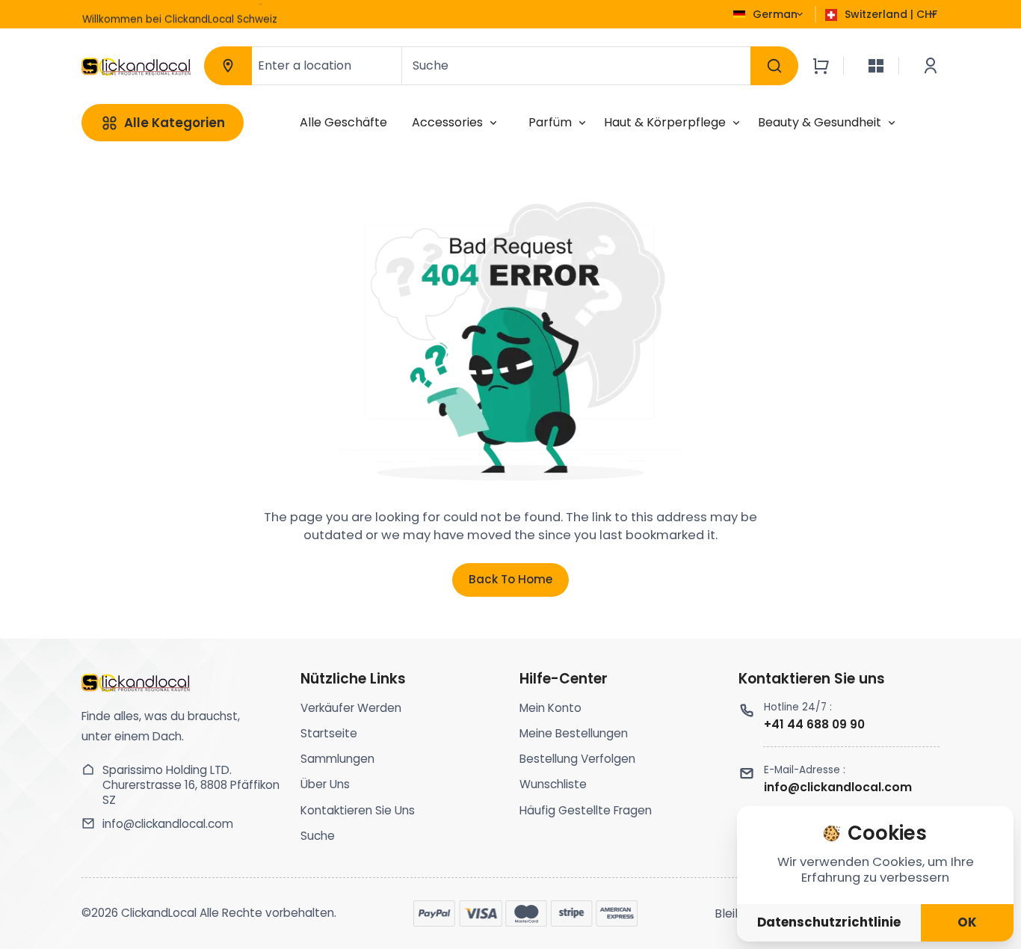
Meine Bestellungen (573, 733)
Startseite (328, 733)
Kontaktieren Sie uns (357, 810)
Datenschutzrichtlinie (829, 922)
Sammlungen (337, 759)
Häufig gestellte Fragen (585, 810)
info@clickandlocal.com (167, 824)
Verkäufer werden (350, 708)
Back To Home (510, 579)
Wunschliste (553, 784)
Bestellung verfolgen (577, 759)
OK (967, 922)
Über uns (325, 784)
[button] (401, 16)
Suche (317, 836)
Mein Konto (550, 708)
